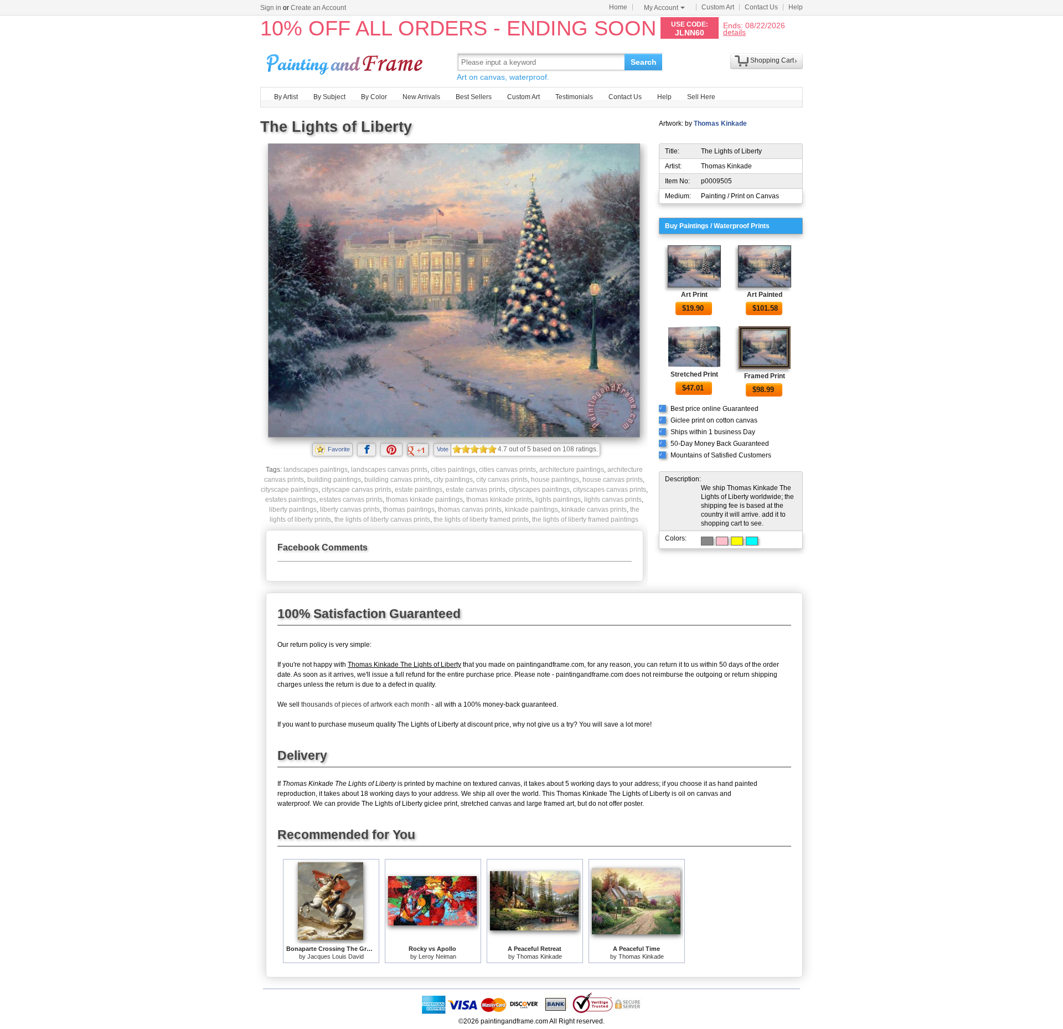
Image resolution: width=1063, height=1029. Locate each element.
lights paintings (558, 499)
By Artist (286, 97)
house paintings (555, 479)
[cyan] (752, 541)
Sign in (270, 8)
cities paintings (453, 470)
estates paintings (290, 499)
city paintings (453, 479)
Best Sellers (474, 97)
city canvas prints (502, 479)
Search (644, 62)
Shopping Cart (772, 60)
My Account (661, 8)
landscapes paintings (315, 470)
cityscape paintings (289, 489)
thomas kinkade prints (499, 499)
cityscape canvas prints (356, 489)
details (734, 32)
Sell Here (701, 97)
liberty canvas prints (350, 509)
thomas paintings (409, 509)
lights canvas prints (613, 499)
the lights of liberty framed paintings (585, 519)
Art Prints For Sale (346, 62)
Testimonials (574, 97)
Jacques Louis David (335, 956)
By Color (374, 97)
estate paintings (418, 489)
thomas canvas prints (470, 509)
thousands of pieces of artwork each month (365, 704)
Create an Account (318, 8)
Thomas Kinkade (720, 123)
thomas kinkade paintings (424, 499)
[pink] (722, 541)
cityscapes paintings (539, 489)
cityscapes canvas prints (609, 489)
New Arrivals (421, 97)
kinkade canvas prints (594, 509)
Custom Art (717, 7)
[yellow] (737, 541)
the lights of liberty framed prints (481, 519)
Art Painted (764, 295)
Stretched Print (694, 374)
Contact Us (761, 7)
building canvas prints (397, 479)
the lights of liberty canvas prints (382, 519)
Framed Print (764, 376)
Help (795, 7)
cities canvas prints (507, 470)
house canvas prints (612, 479)
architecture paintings (571, 470)
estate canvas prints (475, 489)
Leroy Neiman (437, 956)
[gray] (707, 541)
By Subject (329, 97)
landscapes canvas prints (389, 470)
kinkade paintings (531, 509)
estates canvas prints (351, 499)
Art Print (694, 295)
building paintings (334, 479)
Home (618, 7)
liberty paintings (293, 509)
